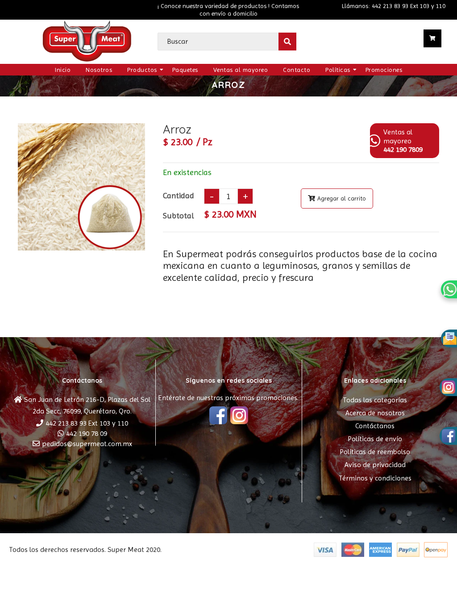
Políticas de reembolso (375, 451)
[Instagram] (239, 416)
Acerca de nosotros (375, 413)
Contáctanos (375, 426)
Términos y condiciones (375, 478)
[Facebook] (218, 416)
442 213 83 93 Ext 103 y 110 (87, 423)
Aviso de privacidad (375, 464)
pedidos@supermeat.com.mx (87, 443)
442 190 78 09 (86, 433)
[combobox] (227, 41)
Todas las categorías (375, 400)
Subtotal (178, 215)
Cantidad (178, 195)
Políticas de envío (375, 439)
